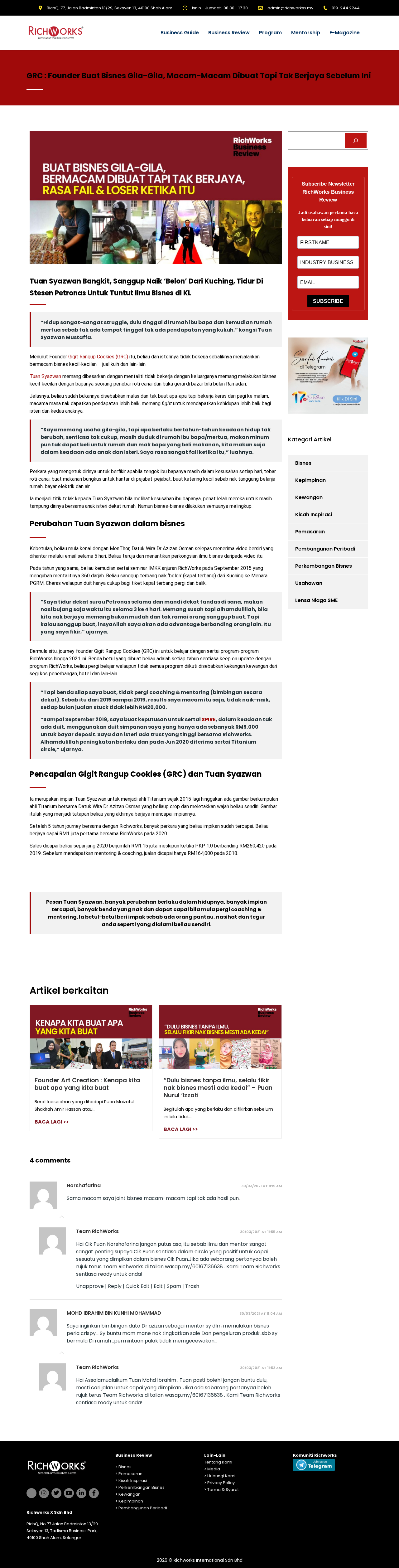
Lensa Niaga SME (316, 600)
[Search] (356, 140)
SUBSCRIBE (328, 301)
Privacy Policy (221, 1483)
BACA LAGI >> (52, 1121)
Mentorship (305, 32)
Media (213, 1469)
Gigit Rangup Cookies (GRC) (98, 357)
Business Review (229, 32)
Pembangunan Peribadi (325, 548)
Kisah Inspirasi (313, 514)
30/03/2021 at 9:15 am (261, 1185)
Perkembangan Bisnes (323, 566)
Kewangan (309, 497)
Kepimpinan (310, 480)
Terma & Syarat (223, 1490)
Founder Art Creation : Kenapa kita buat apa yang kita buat (87, 1084)
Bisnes (303, 463)
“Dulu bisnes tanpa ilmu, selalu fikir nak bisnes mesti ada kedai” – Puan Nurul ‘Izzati (218, 1088)
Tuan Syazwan (45, 376)
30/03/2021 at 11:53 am (261, 1367)
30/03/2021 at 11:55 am (261, 1231)
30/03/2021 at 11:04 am (260, 1313)
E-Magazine (344, 32)
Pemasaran (310, 531)
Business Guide (180, 32)
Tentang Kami (218, 1462)
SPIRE (209, 719)
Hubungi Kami (221, 1476)
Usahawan (308, 583)
